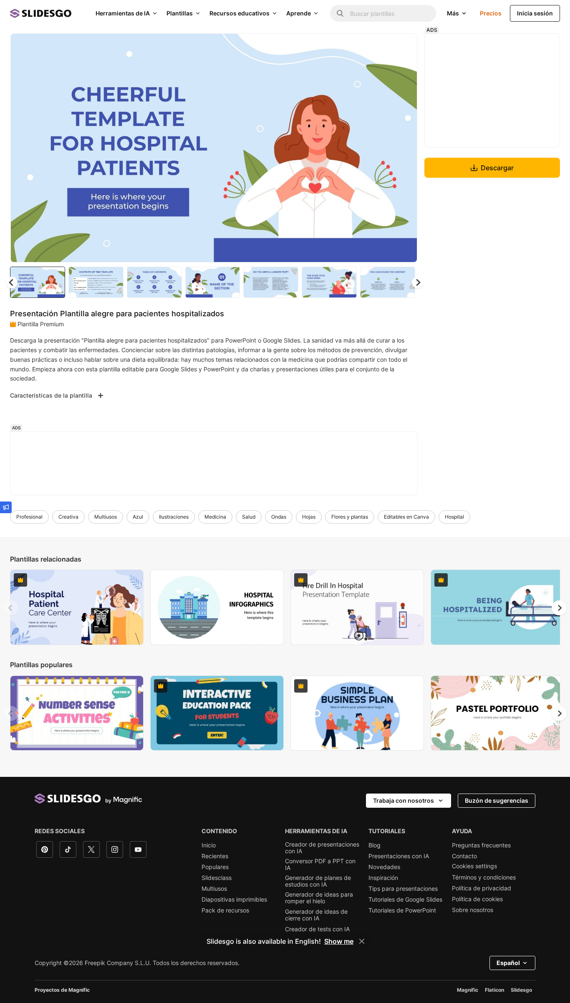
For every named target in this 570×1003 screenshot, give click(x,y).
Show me (338, 941)
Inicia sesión (535, 13)
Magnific (467, 990)
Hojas (308, 517)
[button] (417, 282)
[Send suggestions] (6, 507)
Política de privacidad (481, 888)
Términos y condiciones (484, 877)
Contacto (464, 856)
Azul (138, 517)
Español (508, 962)
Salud (248, 517)
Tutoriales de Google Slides (405, 899)
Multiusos (105, 517)
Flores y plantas (349, 517)
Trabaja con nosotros (403, 800)
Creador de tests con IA (317, 929)
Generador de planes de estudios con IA (318, 881)
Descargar (497, 168)
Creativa (68, 517)
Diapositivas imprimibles (234, 899)
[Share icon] (403, 46)
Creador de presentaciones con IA (322, 847)
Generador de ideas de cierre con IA (316, 915)
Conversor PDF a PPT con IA (320, 864)
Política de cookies (477, 899)
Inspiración (383, 877)
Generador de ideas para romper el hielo (319, 898)
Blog (374, 845)
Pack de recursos (225, 910)
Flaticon (494, 990)
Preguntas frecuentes (481, 845)
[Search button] (340, 13)
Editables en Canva (406, 517)
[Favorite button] (381, 46)
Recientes (215, 856)
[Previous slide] (10, 607)
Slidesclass (217, 877)
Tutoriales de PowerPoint (402, 910)
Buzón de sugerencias (496, 800)
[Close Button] (361, 941)
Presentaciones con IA (398, 856)
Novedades (384, 867)
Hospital (454, 517)
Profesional (29, 517)
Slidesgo (521, 990)
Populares (215, 867)
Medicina (215, 517)
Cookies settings (474, 866)
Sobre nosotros (472, 910)
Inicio (209, 845)
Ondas (278, 517)
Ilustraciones (174, 517)
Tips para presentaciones (403, 888)
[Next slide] (404, 148)
